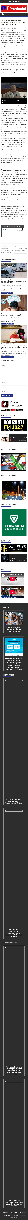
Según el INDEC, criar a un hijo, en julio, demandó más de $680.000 (13, 629)
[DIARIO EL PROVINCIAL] (14, 11)
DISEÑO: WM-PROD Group (10, 1215)
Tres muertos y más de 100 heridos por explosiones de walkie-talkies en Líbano (21, 249)
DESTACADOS (4, 242)
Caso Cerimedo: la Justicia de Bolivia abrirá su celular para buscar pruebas (14, 1203)
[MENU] (26, 14)
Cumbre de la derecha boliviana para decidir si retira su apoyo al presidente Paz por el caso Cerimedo (14, 1070)
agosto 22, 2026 (5, 279)
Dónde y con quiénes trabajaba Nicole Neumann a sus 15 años (13, 801)
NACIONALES (10, 242)
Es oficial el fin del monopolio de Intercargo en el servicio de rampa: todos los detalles (7, 250)
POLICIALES (10, 292)
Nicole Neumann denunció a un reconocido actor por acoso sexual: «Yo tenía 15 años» (13, 933)
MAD (15, 28)
